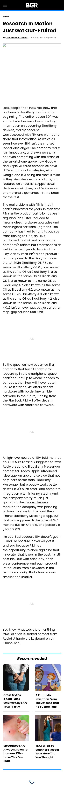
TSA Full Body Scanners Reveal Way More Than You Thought (47, 751)
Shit (16, 643)
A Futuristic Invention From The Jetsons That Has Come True (47, 700)
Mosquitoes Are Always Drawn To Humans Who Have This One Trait (15, 753)
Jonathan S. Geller (16, 37)
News (6, 16)
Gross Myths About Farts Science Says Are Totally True (15, 700)
